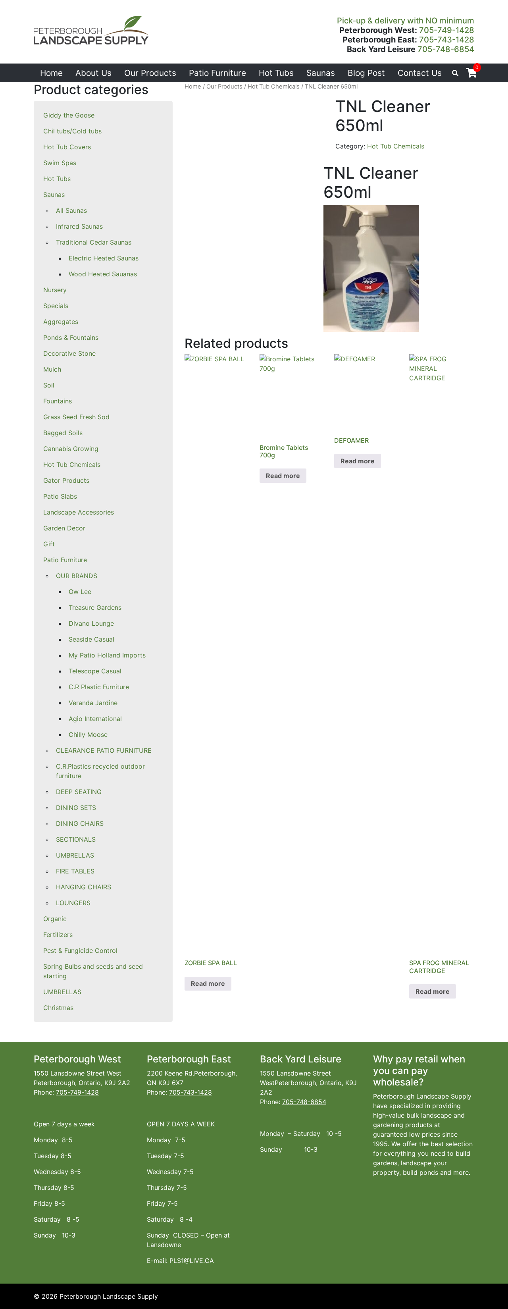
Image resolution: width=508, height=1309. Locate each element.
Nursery (55, 290)
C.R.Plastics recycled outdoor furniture (100, 771)
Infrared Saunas (79, 226)
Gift (49, 544)
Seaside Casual (91, 639)
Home (51, 73)
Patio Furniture (217, 73)
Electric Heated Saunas (104, 258)
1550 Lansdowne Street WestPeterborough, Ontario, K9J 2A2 (308, 1082)
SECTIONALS (76, 839)
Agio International (95, 719)
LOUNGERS (73, 903)
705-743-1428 (446, 39)
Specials (55, 306)
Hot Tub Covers (67, 147)
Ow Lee (80, 592)
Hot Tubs (276, 73)
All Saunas (71, 210)
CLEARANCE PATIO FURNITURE (104, 750)
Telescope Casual (95, 671)
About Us (93, 73)
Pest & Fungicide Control (80, 950)
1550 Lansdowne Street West (77, 1073)
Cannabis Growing (70, 449)
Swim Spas (59, 163)
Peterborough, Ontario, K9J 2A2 (82, 1083)
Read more (208, 983)
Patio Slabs (60, 496)
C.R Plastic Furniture (99, 687)
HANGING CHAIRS (83, 887)
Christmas (58, 1008)
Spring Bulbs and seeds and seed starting (93, 971)
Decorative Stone (69, 353)
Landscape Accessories (78, 512)
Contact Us (420, 73)
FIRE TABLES (75, 871)
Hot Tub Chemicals (71, 464)
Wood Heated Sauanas (103, 274)
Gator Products (66, 480)
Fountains (57, 401)
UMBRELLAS (75, 855)
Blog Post (366, 73)
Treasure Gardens (95, 607)
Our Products (150, 73)
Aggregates (60, 322)
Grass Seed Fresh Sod (76, 417)
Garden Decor (64, 528)
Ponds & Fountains (70, 337)
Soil (48, 385)
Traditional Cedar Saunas (93, 242)
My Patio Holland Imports (107, 655)
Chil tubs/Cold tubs (72, 131)
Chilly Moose (88, 734)
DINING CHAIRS (80, 823)
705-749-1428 (446, 30)
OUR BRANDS (76, 576)
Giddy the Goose (68, 115)
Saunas (320, 73)
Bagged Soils (63, 433)
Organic (55, 919)
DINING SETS (76, 808)
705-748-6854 (446, 49)
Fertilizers (58, 935)
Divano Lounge (91, 623)
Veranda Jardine (93, 703)
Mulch (52, 369)
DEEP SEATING (79, 792)
